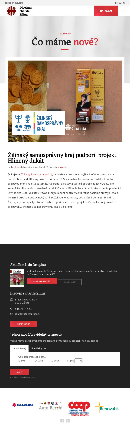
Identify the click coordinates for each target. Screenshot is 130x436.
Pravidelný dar (38, 348)
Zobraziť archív (70, 282)
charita (17, 167)
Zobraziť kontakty (23, 324)
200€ (56, 360)
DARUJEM (106, 11)
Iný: (72, 360)
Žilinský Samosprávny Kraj (36, 174)
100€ (40, 360)
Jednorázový (19, 348)
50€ (23, 360)
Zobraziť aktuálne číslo (42, 281)
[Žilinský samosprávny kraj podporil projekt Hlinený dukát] (65, 101)
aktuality (63, 167)
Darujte (20, 372)
